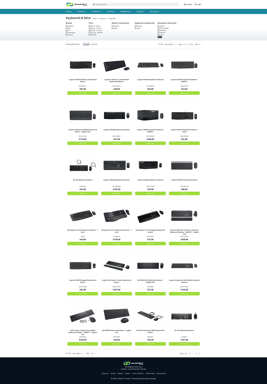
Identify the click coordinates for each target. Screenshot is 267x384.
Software (81, 11)
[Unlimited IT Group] (77, 4)
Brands (113, 373)
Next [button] (197, 44)
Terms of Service (138, 373)
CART (199, 4)
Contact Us (105, 373)
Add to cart (82, 93)
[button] (193, 353)
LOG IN (189, 4)
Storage (140, 11)
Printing (110, 11)
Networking (125, 11)
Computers (96, 11)
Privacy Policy (150, 373)
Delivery (120, 373)
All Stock (94, 44)
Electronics (154, 11)
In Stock (86, 44)
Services (69, 11)
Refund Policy (161, 373)
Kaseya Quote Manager (148, 379)
